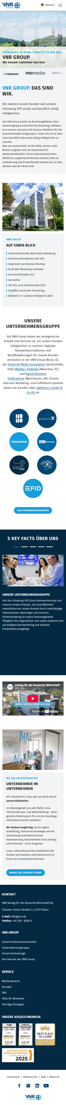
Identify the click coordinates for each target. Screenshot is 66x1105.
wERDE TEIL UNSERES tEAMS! (25, 872)
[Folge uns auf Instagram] (28, 1086)
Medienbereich (11, 981)
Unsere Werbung (33, 546)
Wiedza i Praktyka (26, 369)
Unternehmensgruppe (15, 947)
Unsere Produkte (24, 546)
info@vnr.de (18, 916)
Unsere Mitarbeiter (49, 546)
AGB (43, 1076)
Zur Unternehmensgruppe (33, 510)
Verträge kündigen (13, 1004)
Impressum (13, 1076)
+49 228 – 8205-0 (22, 920)
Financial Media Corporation (26, 364)
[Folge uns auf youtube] (46, 1086)
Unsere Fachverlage (13, 953)
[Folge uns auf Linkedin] (37, 1086)
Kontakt (7, 986)
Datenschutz (30, 1076)
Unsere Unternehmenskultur (19, 941)
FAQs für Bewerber (13, 998)
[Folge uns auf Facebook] (19, 1086)
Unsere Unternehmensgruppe (16, 546)
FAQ (4, 992)
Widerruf (54, 1076)
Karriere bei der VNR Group (18, 959)
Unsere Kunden (41, 546)
